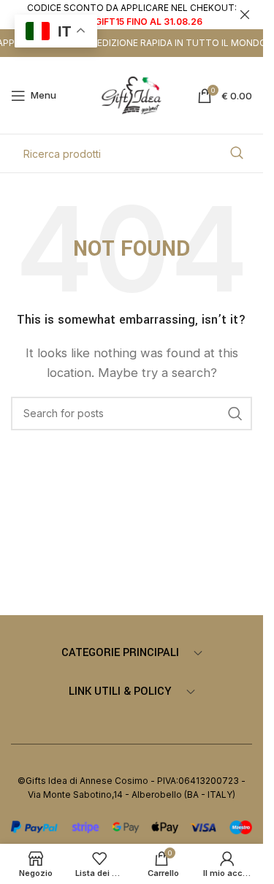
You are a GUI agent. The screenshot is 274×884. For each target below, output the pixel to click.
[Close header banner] (245, 14)
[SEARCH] (236, 153)
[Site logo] (132, 95)
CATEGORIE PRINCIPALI (120, 652)
